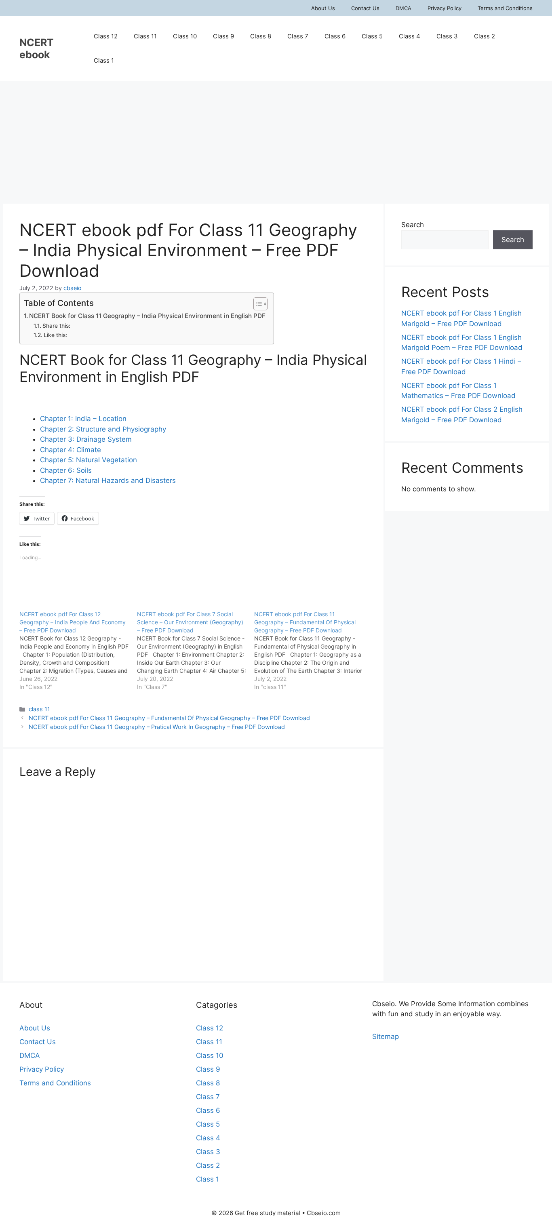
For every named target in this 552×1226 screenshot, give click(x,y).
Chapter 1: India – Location (83, 419)
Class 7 (297, 36)
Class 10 (185, 36)
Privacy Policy (444, 8)
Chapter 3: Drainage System (86, 439)
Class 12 (106, 36)
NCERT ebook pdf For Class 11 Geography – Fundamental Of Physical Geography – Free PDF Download (169, 717)
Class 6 (335, 36)
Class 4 (409, 36)
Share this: (56, 325)
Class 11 (145, 36)
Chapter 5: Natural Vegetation (88, 460)
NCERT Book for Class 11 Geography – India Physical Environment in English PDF (147, 316)
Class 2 (484, 36)
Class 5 (372, 36)
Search (412, 225)
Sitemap (385, 1036)
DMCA (403, 8)
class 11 (39, 709)
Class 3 (447, 36)
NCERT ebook (36, 48)
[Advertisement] (276, 141)
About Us (323, 8)
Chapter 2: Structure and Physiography (103, 429)
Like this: (55, 335)
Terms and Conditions (505, 8)
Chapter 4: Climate (70, 450)
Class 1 (104, 60)
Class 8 (260, 36)
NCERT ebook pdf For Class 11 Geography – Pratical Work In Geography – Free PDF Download (157, 726)
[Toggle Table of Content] (256, 304)
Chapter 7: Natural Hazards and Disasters (108, 480)
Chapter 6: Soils (66, 470)
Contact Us (365, 8)
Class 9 (223, 36)
